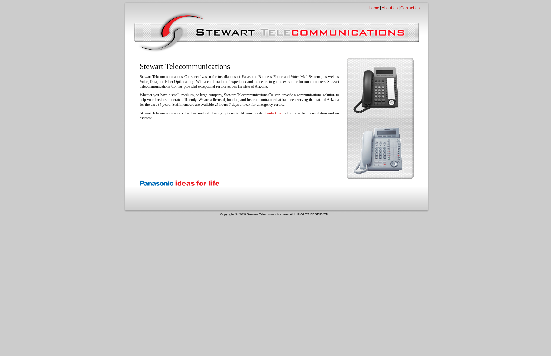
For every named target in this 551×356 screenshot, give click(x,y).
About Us (390, 8)
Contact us (273, 113)
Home (374, 8)
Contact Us (410, 8)
